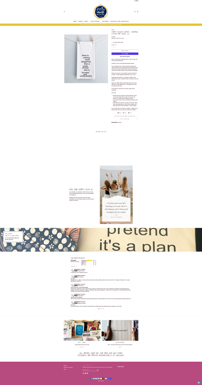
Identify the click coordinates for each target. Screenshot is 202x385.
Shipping (113, 38)
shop (120, 347)
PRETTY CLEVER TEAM (68, 367)
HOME (75, 21)
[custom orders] (120, 330)
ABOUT (80, 21)
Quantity (114, 44)
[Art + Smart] (82, 330)
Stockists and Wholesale (119, 21)
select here (131, 88)
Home (113, 29)
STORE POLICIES (121, 366)
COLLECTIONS (95, 21)
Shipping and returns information (125, 116)
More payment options (125, 56)
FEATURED (105, 21)
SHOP (86, 21)
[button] (114, 122)
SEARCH (65, 365)
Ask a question (124, 118)
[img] (77, 269)
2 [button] (100, 308)
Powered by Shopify (101, 380)
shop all (82, 347)
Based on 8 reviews (75, 261)
